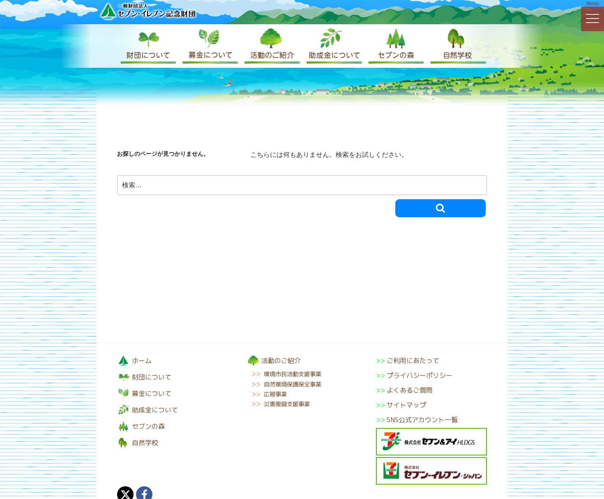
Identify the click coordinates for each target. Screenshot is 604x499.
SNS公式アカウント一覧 (422, 419)
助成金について (333, 46)
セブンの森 (394, 46)
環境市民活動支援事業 (292, 374)
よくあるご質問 (410, 390)
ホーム (142, 360)
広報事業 (275, 394)
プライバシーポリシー (419, 375)
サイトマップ (406, 404)
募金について (209, 46)
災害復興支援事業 (287, 404)
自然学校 (456, 46)
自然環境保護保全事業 (292, 384)
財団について (148, 46)
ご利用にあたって (413, 360)
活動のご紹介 (271, 46)
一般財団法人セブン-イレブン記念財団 (148, 11)
